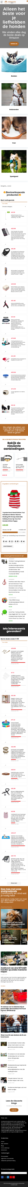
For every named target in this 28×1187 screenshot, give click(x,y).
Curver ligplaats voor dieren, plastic (18, 392)
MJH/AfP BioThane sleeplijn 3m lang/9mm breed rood (18, 359)
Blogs (2, 1146)
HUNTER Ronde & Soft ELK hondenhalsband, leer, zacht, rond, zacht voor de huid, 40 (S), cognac (18, 774)
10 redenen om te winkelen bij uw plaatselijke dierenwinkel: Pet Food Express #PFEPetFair (13, 1009)
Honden (3, 986)
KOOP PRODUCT (8, 546)
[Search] (20, 2)
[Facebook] (2, 1177)
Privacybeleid (4, 1156)
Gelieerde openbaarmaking (8, 1160)
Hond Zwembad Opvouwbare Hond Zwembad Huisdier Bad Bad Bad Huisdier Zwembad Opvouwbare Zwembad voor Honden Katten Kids (18, 377)
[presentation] (2, 459)
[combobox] (14, 1173)
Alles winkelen (4, 1143)
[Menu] (2, 2)
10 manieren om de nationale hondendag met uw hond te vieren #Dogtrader (16, 1056)
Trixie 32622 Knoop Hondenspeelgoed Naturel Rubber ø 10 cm (16, 602)
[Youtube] (11, 1177)
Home (2, 1141)
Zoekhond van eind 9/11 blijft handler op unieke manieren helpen (14, 970)
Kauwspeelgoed (12, 597)
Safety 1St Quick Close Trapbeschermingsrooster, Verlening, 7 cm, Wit (17, 216)
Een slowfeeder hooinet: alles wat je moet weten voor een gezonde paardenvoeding (16, 1045)
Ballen (10, 609)
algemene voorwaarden (7, 1158)
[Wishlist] (23, 2)
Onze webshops (5, 1148)
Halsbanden (11, 559)
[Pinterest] (13, 1177)
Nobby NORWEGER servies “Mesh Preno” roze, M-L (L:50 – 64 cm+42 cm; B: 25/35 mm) (18, 305)
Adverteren (4, 1150)
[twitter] (5, 1177)
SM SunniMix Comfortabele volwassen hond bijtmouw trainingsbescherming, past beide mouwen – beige (17, 272)
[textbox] (14, 1173)
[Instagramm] (8, 1177)
